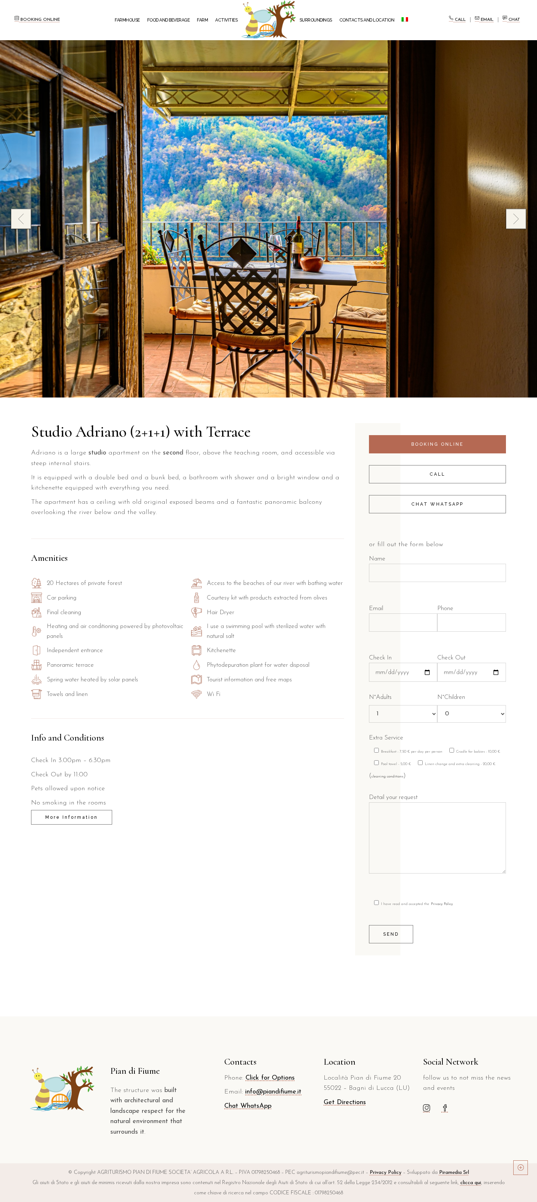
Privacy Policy (442, 904)
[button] (516, 219)
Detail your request (393, 797)
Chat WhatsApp (247, 1106)
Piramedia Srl (454, 1172)
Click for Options (270, 1078)
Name (377, 559)
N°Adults (380, 697)
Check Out (451, 658)
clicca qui (470, 1183)
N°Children (451, 697)
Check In (380, 658)
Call (459, 20)
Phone (445, 608)
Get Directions (345, 1102)
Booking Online (39, 20)
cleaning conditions (387, 777)
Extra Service (386, 738)
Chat (513, 20)
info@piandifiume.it (273, 1092)
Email (486, 20)
